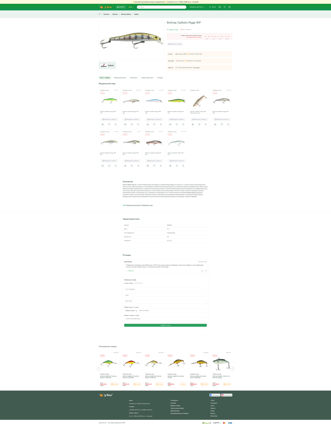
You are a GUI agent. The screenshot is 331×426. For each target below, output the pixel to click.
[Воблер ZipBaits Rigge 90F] (131, 40)
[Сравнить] (219, 7)
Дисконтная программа (177, 408)
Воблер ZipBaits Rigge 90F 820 (131, 153)
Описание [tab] (133, 78)
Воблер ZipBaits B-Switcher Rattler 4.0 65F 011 (153, 377)
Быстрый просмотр (109, 101)
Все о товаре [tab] (105, 78)
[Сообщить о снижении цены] (116, 124)
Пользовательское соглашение (180, 413)
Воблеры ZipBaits (126, 14)
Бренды (213, 413)
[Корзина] (229, 7)
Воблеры (115, 14)
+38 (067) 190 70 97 (196, 7)
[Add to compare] (105, 106)
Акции (212, 405)
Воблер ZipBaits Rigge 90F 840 (153, 153)
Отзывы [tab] (160, 78)
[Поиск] (139, 7)
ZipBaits (136, 14)
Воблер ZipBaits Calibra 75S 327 (41, 377)
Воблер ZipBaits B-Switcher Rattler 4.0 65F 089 (131, 377)
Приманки (106, 14)
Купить (70, 384)
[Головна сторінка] (99, 14)
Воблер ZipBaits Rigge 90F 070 (108, 112)
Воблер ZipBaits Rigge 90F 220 (153, 112)
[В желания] (109, 124)
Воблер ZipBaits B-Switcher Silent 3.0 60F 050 (198, 377)
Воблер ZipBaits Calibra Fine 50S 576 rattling (221, 377)
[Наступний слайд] (232, 368)
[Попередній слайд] (99, 368)
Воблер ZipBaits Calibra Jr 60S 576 (19, 377)
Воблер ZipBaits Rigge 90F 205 (131, 112)
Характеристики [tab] (147, 78)
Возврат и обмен (175, 405)
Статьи (213, 411)
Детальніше (196, 67)
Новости (213, 408)
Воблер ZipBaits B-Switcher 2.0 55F (63, 377)
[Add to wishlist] (109, 106)
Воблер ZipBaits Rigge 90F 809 (221, 112)
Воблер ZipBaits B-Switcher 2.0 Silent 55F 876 (86, 377)
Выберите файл (130, 310)
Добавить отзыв (104, 90)
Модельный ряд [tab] (120, 78)
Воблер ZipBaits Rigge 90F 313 (176, 112)
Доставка (173, 403)
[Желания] (224, 7)
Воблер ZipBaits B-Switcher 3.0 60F (176, 377)
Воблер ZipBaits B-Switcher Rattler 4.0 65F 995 (108, 377)
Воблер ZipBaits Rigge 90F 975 (176, 153)
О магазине (214, 403)
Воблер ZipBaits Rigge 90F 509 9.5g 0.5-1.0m (198, 112)
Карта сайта (214, 416)
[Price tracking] (113, 106)
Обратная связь (175, 411)
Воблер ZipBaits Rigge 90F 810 (108, 153)
